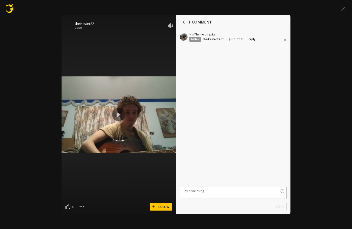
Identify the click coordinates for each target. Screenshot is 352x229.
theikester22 (84, 23)
